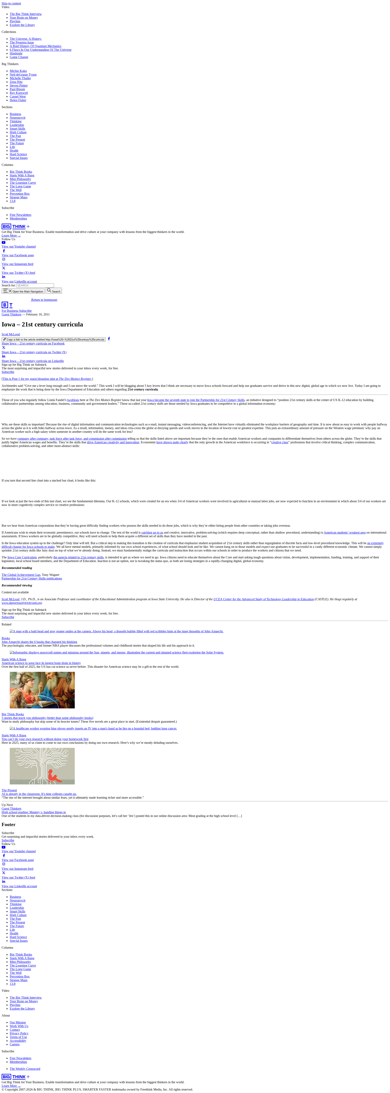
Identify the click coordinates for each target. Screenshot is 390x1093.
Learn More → (11, 235)
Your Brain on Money (24, 17)
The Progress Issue (22, 42)
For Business (10, 310)
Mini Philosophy (20, 179)
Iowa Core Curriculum (22, 557)
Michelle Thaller (20, 78)
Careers (15, 1044)
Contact (15, 1029)
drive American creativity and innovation (113, 442)
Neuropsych (17, 117)
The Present (17, 139)
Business (15, 114)
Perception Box (20, 193)
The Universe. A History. (26, 38)
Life (12, 147)
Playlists (15, 21)
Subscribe (25, 310)
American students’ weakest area (345, 532)
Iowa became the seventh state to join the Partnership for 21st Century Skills (196, 400)
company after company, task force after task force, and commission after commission (72, 438)
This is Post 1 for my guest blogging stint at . (47, 379)
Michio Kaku (18, 71)
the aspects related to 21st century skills (78, 557)
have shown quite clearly (172, 442)
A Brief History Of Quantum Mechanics (35, 46)
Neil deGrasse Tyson (23, 74)
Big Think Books (21, 171)
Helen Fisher (18, 100)
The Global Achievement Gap (21, 574)
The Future (17, 143)
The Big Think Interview (26, 14)
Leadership (17, 125)
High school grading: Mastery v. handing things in (34, 812)
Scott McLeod (11, 334)
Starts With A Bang (22, 175)
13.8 (12, 201)
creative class (279, 442)
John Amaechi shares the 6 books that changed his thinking (39, 642)
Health (14, 150)
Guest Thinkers (11, 314)
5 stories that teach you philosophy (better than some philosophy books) (47, 718)
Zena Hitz (16, 82)
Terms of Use (18, 1037)
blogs (75, 400)
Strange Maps (18, 197)
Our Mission (18, 1022)
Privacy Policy (19, 1033)
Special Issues (19, 158)
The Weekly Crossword (25, 1068)
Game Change (19, 57)
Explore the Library (22, 25)
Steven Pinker (19, 85)
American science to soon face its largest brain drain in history (41, 663)
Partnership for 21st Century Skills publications (32, 578)
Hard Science (18, 154)
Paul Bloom (17, 89)
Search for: (9, 285)
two (69, 400)
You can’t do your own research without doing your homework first (45, 739)
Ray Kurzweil (19, 93)
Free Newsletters (20, 214)
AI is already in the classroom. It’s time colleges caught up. (39, 794)
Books (6, 638)
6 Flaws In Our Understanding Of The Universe (41, 49)
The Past (15, 136)
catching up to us (152, 532)
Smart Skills (17, 128)
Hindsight (16, 53)
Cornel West (18, 96)
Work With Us (19, 1026)
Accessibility (18, 1040)
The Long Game (20, 186)
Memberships (18, 218)
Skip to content (11, 3)
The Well (16, 190)
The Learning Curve (23, 182)
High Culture (18, 132)
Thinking (16, 121)
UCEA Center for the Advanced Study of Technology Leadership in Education (263, 599)
